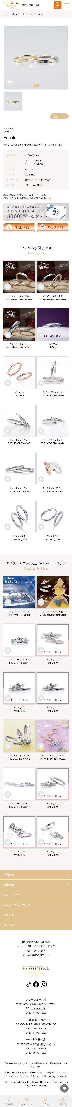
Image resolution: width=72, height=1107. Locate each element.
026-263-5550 (38, 1008)
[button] (13, 101)
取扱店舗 (9, 1104)
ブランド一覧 (26, 1104)
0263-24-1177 (38, 1028)
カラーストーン (32, 179)
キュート (29, 169)
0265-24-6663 (38, 1048)
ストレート (30, 174)
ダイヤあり (46, 179)
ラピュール (26, 14)
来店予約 (57, 7)
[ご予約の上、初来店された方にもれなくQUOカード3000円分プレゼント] (36, 212)
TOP (5, 14)
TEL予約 (45, 1104)
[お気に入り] (63, 1090)
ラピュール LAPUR (34, 184)
